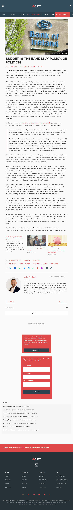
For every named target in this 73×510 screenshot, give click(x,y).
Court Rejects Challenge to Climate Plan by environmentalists (26, 448)
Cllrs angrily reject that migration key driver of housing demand (19, 420)
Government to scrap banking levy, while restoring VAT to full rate (36, 249)
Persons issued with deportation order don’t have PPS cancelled (20, 413)
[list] (10, 480)
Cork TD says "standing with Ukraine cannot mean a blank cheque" (20, 430)
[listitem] (10, 476)
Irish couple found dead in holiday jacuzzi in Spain (16, 406)
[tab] (4, 14)
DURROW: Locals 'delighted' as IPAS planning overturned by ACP (20, 416)
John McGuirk (24, 67)
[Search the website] (70, 6)
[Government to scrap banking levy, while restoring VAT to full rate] (36, 240)
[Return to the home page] (36, 459)
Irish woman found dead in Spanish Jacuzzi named (16, 426)
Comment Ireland (37, 67)
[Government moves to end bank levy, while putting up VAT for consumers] (16, 243)
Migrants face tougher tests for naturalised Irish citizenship (18, 410)
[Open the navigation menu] (2, 6)
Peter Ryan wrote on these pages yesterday (36, 123)
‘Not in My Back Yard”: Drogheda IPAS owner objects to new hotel (20, 423)
